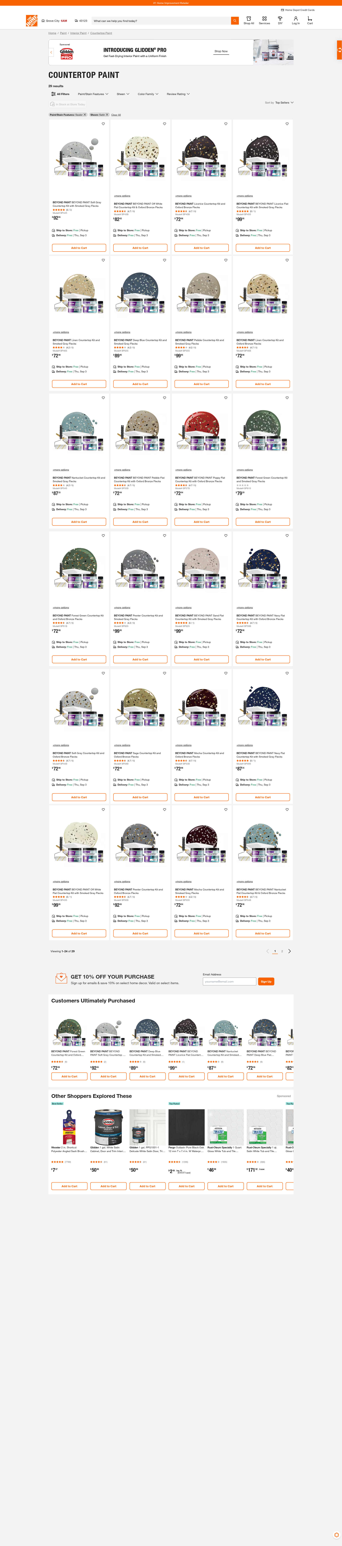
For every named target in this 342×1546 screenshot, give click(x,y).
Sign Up (266, 981)
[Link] (79, 187)
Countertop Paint (101, 33)
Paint (63, 33)
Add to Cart (79, 247)
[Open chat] (339, 50)
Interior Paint (78, 33)
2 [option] (282, 951)
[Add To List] (103, 124)
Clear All (116, 114)
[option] (290, 951)
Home (52, 33)
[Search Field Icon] (235, 21)
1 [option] (275, 951)
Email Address (212, 974)
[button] (279, 102)
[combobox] (161, 20)
